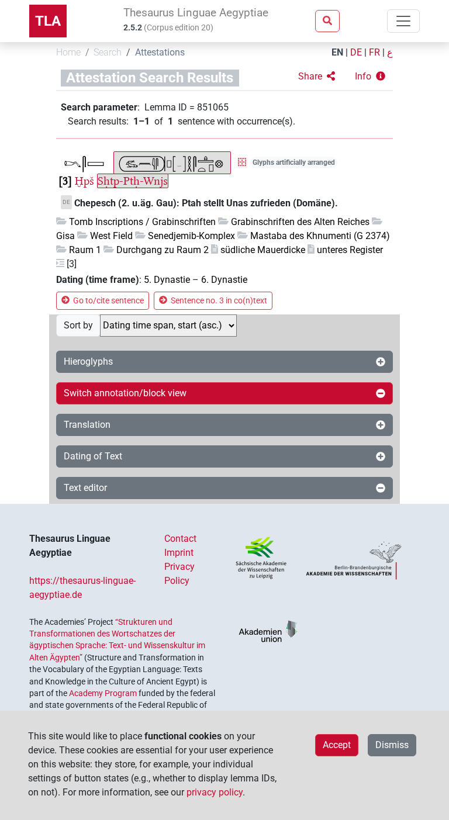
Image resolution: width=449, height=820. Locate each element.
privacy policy (214, 792)
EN (337, 52)
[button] (317, 76)
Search (108, 52)
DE (356, 52)
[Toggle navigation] (403, 21)
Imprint (179, 552)
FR (374, 52)
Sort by (78, 325)
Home (68, 52)
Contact (180, 538)
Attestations (160, 52)
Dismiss (392, 744)
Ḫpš (84, 181)
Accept (337, 744)
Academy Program (103, 693)
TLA (48, 21)
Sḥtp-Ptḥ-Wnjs (133, 181)
